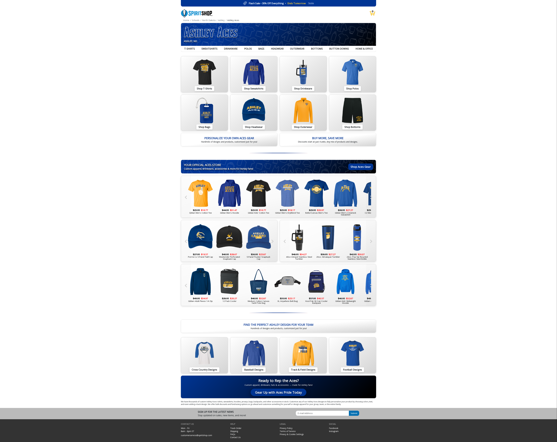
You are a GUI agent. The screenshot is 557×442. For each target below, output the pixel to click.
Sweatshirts (209, 48)
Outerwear (297, 48)
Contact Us (235, 437)
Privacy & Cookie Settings (292, 434)
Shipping (234, 431)
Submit (354, 413)
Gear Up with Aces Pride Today (278, 392)
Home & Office (364, 48)
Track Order (235, 428)
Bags (261, 48)
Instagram (334, 431)
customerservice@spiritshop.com (196, 435)
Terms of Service (288, 431)
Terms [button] (311, 3)
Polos (248, 48)
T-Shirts (189, 48)
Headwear (277, 48)
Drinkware (231, 48)
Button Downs (339, 48)
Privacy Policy (286, 428)
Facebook (333, 428)
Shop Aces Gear (361, 166)
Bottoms (317, 48)
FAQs (232, 434)
